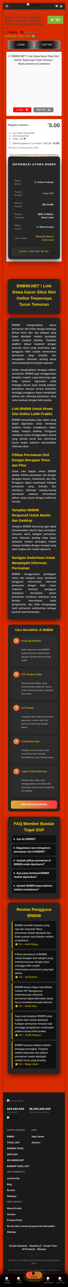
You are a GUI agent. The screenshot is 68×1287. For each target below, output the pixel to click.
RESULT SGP (38, 13)
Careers (11, 1214)
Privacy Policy (14, 1220)
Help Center (38, 1136)
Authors (36, 1142)
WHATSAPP (48, 1283)
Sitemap (11, 1232)
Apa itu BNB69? (26, 839)
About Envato (14, 1208)
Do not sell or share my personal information (31, 1226)
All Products (28, 1249)
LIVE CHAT (60, 1283)
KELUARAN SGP (15, 1160)
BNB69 (13, 32)
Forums (11, 1190)
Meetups (11, 1196)
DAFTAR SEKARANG (34, 804)
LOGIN (21, 44)
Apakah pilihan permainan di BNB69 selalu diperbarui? (32, 862)
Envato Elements (18, 1245)
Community (13, 1178)
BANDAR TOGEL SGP (18, 1166)
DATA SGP (23, 13)
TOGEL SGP (10, 13)
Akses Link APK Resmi (34, 251)
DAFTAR (47, 44)
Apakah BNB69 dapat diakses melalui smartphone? (33, 887)
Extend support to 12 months (36, 143)
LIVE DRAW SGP (55, 13)
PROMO (7, 1283)
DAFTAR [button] (41, 109)
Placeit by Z (35, 1245)
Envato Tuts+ (50, 1245)
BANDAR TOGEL (15, 1148)
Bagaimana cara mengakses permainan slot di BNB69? (32, 850)
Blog (9, 1184)
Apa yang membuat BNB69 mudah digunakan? (31, 875)
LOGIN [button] (19, 109)
